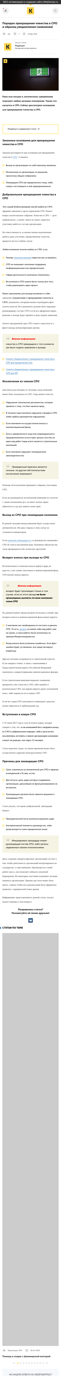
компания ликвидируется (19, 540)
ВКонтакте (30, 920)
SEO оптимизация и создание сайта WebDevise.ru (30, 2)
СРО (15, 157)
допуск (23, 629)
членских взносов (22, 257)
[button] (18, 1363)
